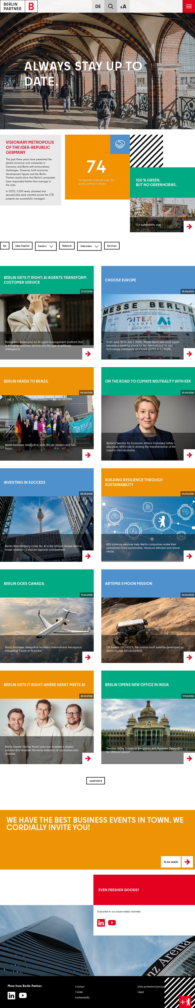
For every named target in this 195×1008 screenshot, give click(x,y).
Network (67, 245)
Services (112, 245)
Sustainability (82, 997)
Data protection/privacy (151, 986)
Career (79, 992)
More (133, 200)
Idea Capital (22, 245)
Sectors (42, 246)
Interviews (86, 246)
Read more (6, 312)
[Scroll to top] (180, 993)
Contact (79, 986)
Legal (141, 992)
